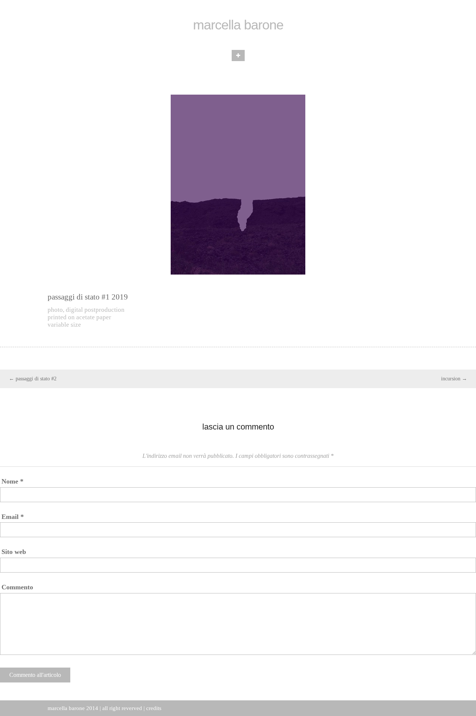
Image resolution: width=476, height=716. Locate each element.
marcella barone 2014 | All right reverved (95, 708)
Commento (17, 587)
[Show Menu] (238, 55)
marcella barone (238, 25)
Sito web (13, 551)
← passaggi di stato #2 (33, 378)
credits (153, 708)
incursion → (454, 378)
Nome (12, 481)
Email (12, 516)
